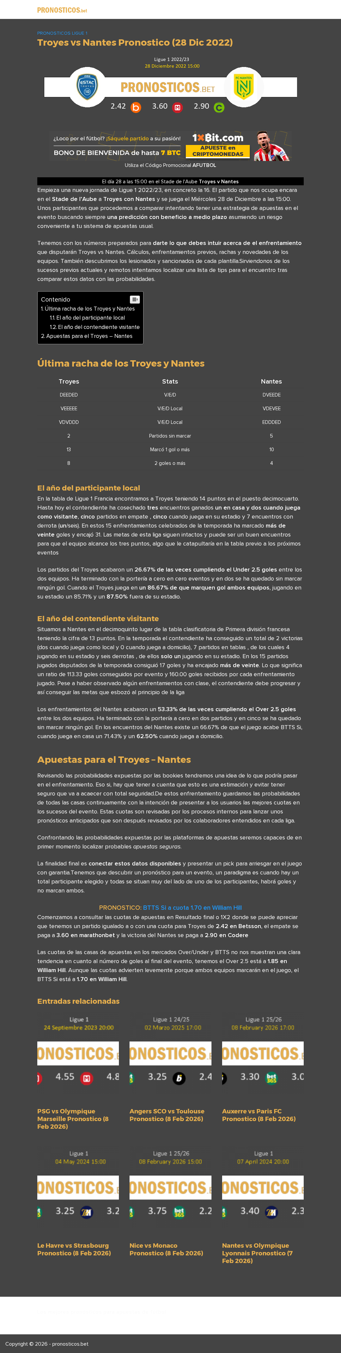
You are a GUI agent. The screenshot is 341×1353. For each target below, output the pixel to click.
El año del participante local (90, 317)
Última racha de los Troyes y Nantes (90, 308)
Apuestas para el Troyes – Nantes (89, 336)
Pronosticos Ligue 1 (62, 33)
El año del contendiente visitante (99, 327)
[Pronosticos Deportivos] (62, 9)
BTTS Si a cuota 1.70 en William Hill (192, 907)
